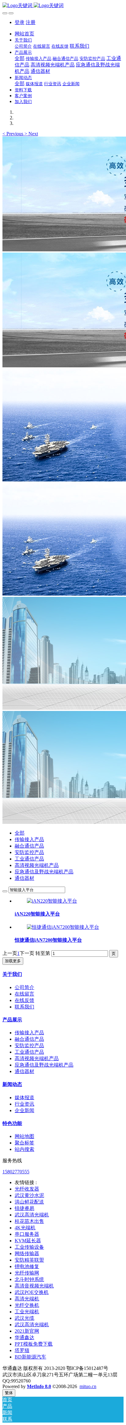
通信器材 (24, 878)
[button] (13, 133)
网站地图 (24, 1136)
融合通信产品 (29, 845)
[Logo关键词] (63, 5)
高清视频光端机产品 (37, 865)
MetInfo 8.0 (39, 1386)
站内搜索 (24, 1149)
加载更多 (13, 961)
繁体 (9, 1393)
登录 (19, 22)
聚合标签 (24, 1142)
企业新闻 (24, 1110)
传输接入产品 (29, 839)
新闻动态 (12, 1084)
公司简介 (24, 987)
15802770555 (15, 1171)
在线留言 (24, 993)
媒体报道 (24, 1097)
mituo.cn (88, 1386)
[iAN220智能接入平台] (52, 901)
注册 (30, 22)
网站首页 (24, 33)
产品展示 (12, 1019)
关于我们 (12, 974)
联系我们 (24, 1006)
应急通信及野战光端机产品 (44, 871)
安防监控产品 (29, 852)
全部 (19, 58)
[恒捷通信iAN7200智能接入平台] (63, 927)
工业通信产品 (29, 858)
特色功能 (12, 1123)
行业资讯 (24, 1104)
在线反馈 (24, 1000)
